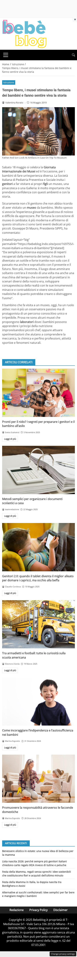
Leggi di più (10, 438)
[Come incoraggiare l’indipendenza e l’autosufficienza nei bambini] (38, 701)
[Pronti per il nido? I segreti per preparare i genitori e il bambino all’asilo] (38, 393)
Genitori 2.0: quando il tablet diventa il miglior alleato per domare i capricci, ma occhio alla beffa (38, 578)
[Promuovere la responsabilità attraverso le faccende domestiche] (38, 779)
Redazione (16, 910)
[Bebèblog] (24, 33)
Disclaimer (60, 910)
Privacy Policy (38, 910)
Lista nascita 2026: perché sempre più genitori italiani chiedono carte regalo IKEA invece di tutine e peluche (34, 863)
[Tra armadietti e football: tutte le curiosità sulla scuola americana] (38, 624)
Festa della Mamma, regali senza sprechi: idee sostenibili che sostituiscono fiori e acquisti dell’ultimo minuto (36, 873)
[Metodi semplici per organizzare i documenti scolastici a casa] (38, 470)
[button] (73, 55)
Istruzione (8, 82)
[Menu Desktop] (5, 55)
